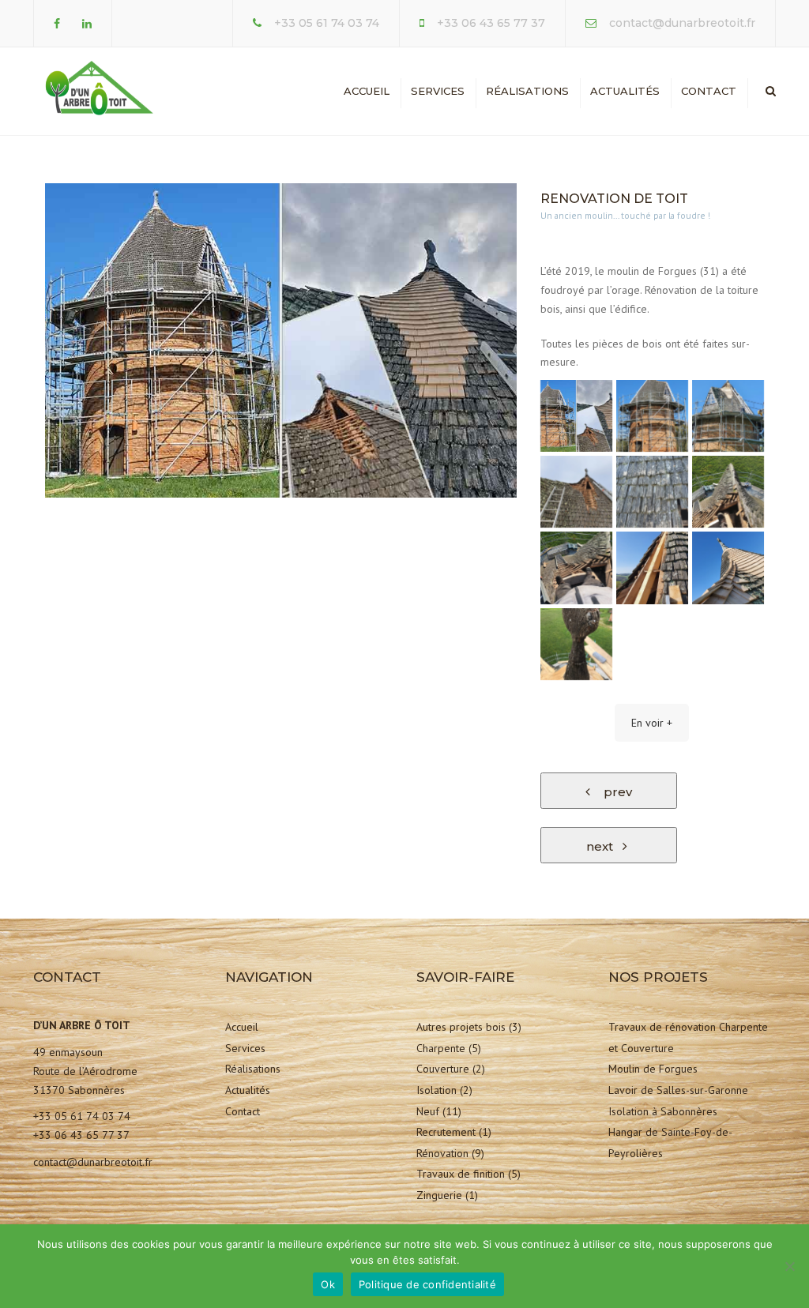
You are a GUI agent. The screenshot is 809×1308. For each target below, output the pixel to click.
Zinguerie (439, 1195)
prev (613, 791)
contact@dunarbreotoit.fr (682, 23)
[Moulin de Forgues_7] (652, 492)
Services (438, 91)
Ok (328, 1284)
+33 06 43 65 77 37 (491, 23)
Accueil (366, 91)
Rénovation (442, 1153)
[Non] (789, 1266)
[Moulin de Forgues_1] (652, 416)
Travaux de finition (460, 1174)
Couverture (442, 1069)
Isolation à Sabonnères (662, 1111)
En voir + (651, 723)
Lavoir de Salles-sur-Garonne (678, 1090)
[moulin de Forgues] (576, 416)
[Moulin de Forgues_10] (728, 416)
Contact (708, 91)
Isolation (436, 1090)
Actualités (625, 91)
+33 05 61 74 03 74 (326, 23)
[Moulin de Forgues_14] (576, 567)
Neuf (427, 1111)
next (604, 846)
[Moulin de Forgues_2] (728, 492)
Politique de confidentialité (427, 1284)
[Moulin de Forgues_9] (652, 567)
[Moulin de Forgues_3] (728, 567)
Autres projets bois (461, 1027)
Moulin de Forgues (653, 1069)
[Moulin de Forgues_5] (576, 644)
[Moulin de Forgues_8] (576, 492)
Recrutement (446, 1132)
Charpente (440, 1048)
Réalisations (527, 91)
